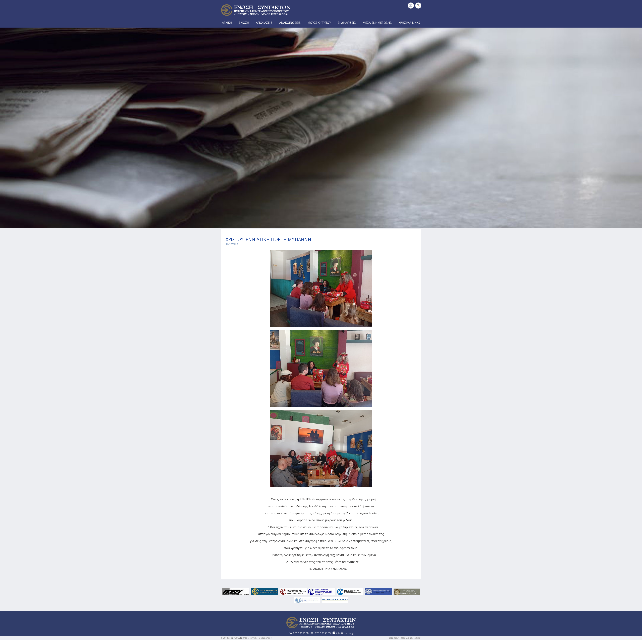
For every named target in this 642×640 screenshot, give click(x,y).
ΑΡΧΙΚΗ (227, 23)
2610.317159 (323, 633)
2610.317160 (301, 633)
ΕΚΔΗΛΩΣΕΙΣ (347, 23)
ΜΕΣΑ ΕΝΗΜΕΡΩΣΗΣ (377, 23)
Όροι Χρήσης (265, 637)
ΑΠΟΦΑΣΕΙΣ (264, 23)
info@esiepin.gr (345, 633)
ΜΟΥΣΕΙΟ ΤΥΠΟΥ (319, 23)
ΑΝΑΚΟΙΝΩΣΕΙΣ (290, 23)
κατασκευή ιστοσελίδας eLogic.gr (405, 637)
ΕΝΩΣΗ (244, 23)
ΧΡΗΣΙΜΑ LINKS (409, 23)
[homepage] (256, 17)
